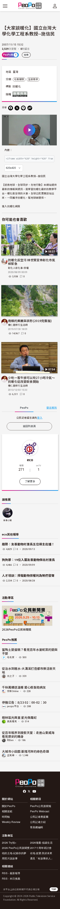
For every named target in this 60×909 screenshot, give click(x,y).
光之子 (10, 676)
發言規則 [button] (51, 407)
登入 (39, 418)
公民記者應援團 (39, 816)
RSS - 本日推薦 (11, 878)
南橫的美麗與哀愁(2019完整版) (30, 320)
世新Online (13, 691)
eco (30, 459)
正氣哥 (10, 755)
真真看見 (12, 721)
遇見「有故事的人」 (42, 858)
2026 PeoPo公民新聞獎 (16, 848)
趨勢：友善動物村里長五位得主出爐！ (28, 544)
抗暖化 (16, 86)
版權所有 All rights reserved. (21, 94)
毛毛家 (10, 657)
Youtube (34, 791)
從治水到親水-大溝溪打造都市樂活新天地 (29, 670)
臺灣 (15, 71)
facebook (25, 791)
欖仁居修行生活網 (18, 325)
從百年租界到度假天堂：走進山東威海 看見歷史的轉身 (28, 734)
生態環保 (33, 79)
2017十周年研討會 (41, 848)
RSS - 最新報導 (11, 873)
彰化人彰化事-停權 (18, 268)
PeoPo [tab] (24, 407)
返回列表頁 (29, 426)
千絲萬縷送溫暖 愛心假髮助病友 (24, 687)
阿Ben (10, 740)
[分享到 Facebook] (10, 108)
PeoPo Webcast (39, 811)
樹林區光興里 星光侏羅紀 (19, 717)
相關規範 (7, 811)
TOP (54, 889)
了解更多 (30, 481)
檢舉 (26, 55)
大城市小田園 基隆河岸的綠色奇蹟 (25, 751)
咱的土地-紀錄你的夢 (14, 853)
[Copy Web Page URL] (29, 108)
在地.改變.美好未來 (41, 853)
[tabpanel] (29, 418)
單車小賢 (7, 520)
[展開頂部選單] (55, 6)
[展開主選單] (5, 6)
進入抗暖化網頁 (11, 206)
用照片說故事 (10, 858)
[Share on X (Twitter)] (17, 108)
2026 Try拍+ (9, 842)
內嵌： (8, 150)
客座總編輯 (36, 827)
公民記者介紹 (38, 822)
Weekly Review (11, 822)
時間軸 (6, 816)
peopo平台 (13, 706)
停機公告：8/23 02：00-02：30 (24, 702)
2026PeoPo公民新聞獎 (16, 629)
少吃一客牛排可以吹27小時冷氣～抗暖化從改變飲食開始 (31, 379)
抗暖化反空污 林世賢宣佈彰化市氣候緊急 (31, 262)
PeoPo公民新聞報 (40, 806)
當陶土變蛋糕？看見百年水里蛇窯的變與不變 (30, 651)
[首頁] (30, 6)
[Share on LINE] (23, 108)
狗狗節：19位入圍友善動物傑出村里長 (28, 560)
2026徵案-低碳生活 (41, 842)
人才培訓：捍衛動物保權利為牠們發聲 (28, 575)
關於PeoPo (8, 806)
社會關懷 (19, 79)
